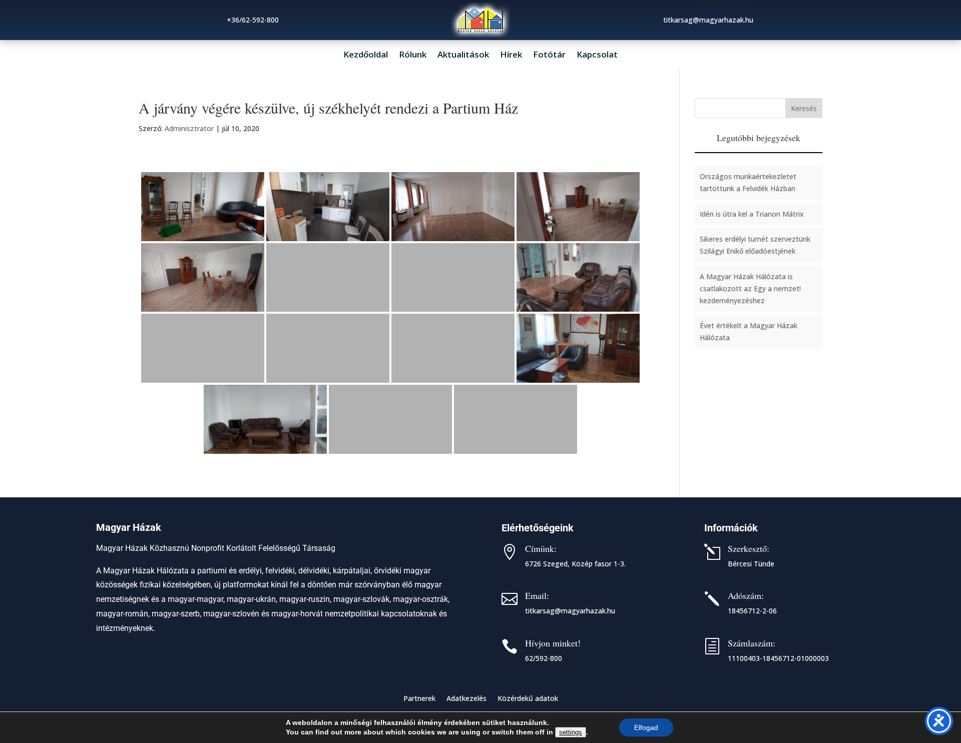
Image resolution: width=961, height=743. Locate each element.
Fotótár (549, 55)
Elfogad (646, 727)
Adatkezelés (466, 699)
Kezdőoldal (365, 55)
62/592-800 (543, 658)
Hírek (511, 55)
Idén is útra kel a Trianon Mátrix (752, 214)
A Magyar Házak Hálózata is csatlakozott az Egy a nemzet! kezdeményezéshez (750, 288)
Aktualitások (463, 55)
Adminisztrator (189, 128)
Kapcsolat (597, 55)
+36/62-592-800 (253, 20)
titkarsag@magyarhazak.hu (570, 610)
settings (570, 732)
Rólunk (412, 55)
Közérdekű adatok (528, 699)
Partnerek (419, 699)
